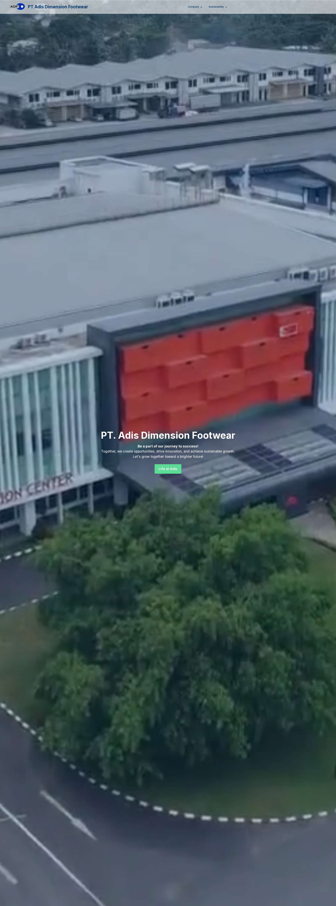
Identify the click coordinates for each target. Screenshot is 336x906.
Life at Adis (168, 469)
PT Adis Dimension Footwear (58, 7)
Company (193, 6)
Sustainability (216, 6)
